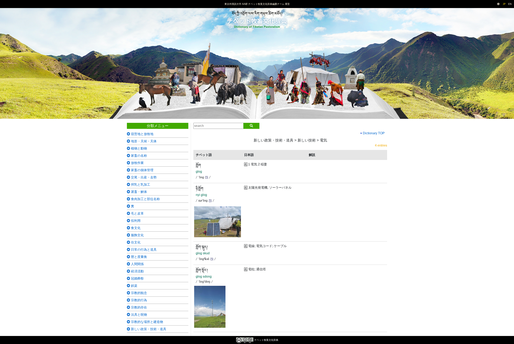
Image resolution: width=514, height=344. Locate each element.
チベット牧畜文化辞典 (257, 21)
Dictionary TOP (373, 133)
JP (504, 4)
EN (510, 4)
